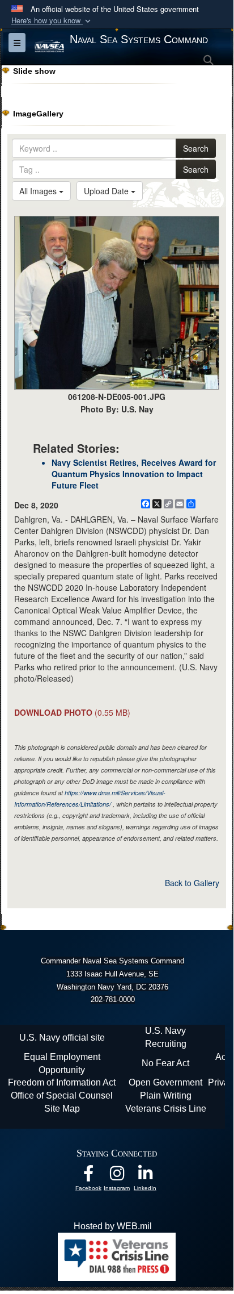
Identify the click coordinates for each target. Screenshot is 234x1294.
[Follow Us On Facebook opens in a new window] (88, 1176)
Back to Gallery (192, 882)
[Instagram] (117, 1176)
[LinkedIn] (145, 1176)
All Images (39, 191)
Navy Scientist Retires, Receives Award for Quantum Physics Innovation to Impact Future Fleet (134, 474)
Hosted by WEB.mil (113, 1226)
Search (196, 148)
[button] (52, 21)
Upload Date (107, 191)
